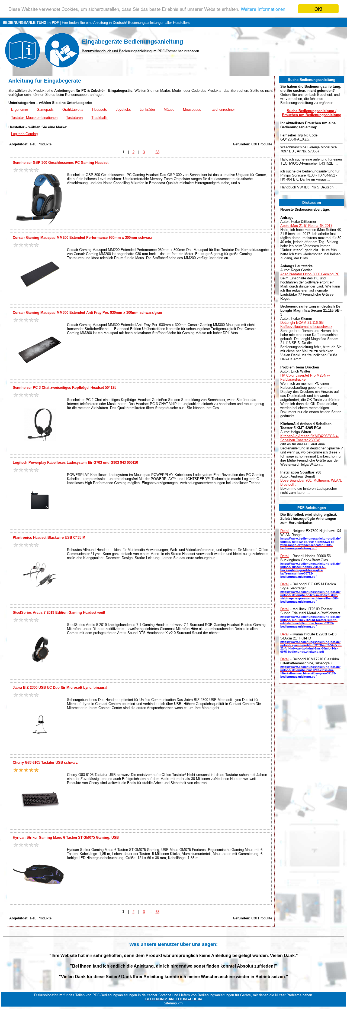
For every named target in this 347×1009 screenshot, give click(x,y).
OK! (318, 8)
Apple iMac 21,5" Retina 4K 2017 (306, 226)
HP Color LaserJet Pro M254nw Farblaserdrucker (305, 377)
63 (157, 152)
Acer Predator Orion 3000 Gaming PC (309, 274)
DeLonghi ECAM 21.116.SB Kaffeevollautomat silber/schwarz (306, 325)
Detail (284, 531)
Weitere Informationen (263, 9)
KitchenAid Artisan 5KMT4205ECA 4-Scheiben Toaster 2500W (309, 438)
